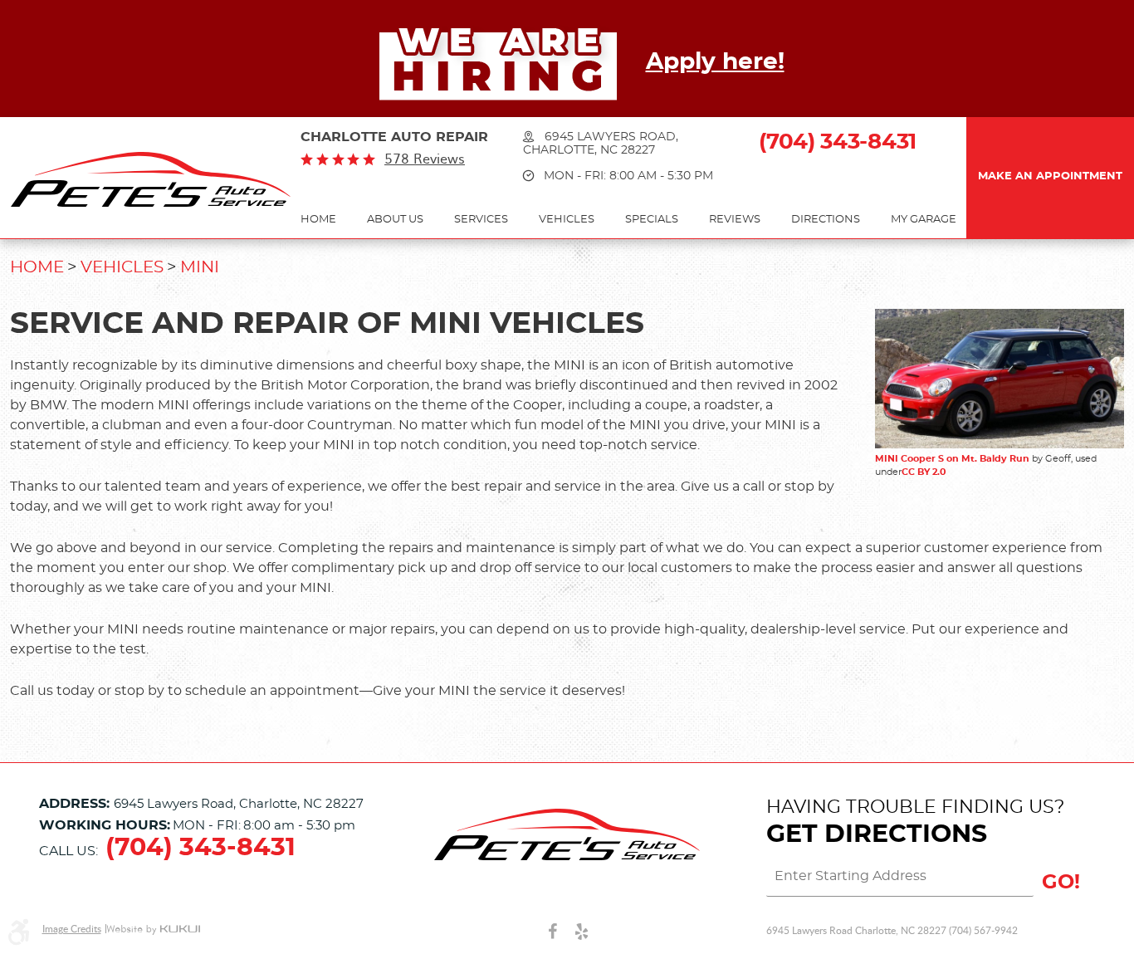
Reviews (734, 219)
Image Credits (71, 928)
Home (318, 219)
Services (481, 219)
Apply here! (715, 62)
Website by (153, 929)
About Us (395, 219)
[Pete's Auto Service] (151, 179)
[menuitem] (318, 220)
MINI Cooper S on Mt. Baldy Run (952, 458)
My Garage (923, 219)
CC (908, 472)
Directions (825, 219)
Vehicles (566, 219)
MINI (199, 267)
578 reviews (424, 158)
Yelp (581, 930)
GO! (1061, 883)
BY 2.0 (930, 472)
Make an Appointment (1050, 176)
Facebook (552, 930)
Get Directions (876, 834)
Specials (651, 219)
